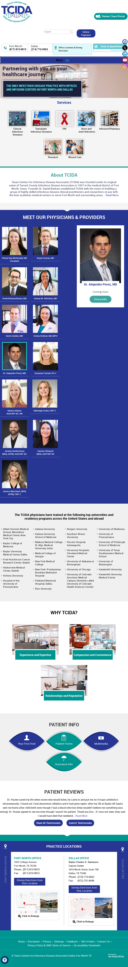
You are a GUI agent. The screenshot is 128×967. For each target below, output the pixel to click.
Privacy (47, 941)
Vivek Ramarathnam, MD (14, 298)
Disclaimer (34, 941)
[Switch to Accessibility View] (5, 960)
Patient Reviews (64, 792)
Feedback (72, 941)
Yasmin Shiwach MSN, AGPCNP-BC (45, 452)
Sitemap (59, 941)
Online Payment (86, 33)
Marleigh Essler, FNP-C (45, 410)
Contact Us (103, 941)
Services (64, 102)
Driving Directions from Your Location (30, 881)
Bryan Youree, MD (45, 258)
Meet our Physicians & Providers (64, 217)
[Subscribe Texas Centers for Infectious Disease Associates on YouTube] (125, 60)
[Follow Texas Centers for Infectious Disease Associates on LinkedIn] (125, 54)
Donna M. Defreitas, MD (45, 298)
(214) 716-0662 (39, 49)
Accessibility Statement (87, 945)
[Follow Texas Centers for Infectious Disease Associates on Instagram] (125, 66)
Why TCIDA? (64, 612)
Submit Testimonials (80, 823)
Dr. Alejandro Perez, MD (14, 373)
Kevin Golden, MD (14, 335)
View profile (100, 299)
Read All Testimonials (48, 823)
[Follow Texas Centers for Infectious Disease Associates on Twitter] (125, 48)
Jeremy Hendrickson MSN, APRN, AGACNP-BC (14, 452)
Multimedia (101, 743)
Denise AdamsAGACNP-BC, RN (14, 412)
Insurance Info (64, 764)
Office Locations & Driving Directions (70, 49)
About (64, 175)
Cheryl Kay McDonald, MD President (14, 259)
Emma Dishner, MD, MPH (45, 335)
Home (21, 941)
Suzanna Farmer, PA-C (45, 373)
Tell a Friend (87, 941)
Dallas (34, 46)
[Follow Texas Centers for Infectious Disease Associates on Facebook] (125, 42)
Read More (112, 195)
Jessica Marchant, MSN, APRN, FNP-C (14, 493)
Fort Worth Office (5, 869)
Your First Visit (27, 743)
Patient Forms (64, 743)
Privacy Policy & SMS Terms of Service (49, 945)
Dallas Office (123, 869)
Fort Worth (15, 46)
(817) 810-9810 (17, 49)
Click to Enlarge (30, 916)
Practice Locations (64, 846)
